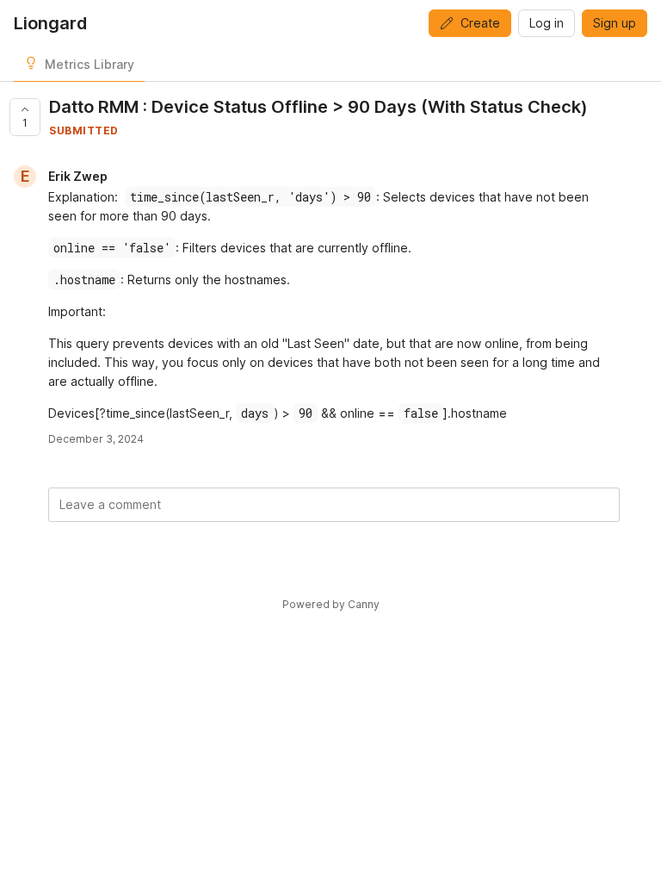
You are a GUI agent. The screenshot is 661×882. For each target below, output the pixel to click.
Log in (546, 23)
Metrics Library (89, 64)
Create (480, 23)
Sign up (614, 23)
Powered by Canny (331, 604)
